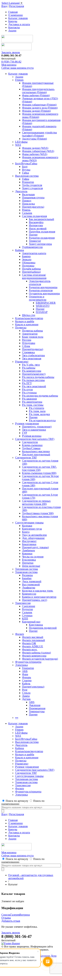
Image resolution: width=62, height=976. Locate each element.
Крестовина (36, 624)
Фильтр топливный (33, 640)
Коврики (27, 553)
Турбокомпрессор (32, 247)
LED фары (21, 141)
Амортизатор (30, 333)
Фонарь (26, 677)
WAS (18, 144)
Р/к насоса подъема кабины (38, 377)
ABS (31, 702)
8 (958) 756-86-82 (11, 61)
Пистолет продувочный (36, 454)
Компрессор (29, 593)
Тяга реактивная (31, 358)
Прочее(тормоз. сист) (34, 599)
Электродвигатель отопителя (39, 283)
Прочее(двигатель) (33, 206)
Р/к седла (27, 389)
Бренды (12, 21)
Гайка (25, 172)
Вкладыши (28, 194)
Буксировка (29, 559)
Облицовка (28, 262)
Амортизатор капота (34, 253)
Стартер (27, 680)
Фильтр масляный (32, 637)
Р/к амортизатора (32, 401)
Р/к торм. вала (37, 411)
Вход (4, 6)
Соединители (30, 442)
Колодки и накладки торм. (37, 590)
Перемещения (37, 708)
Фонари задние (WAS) (35, 148)
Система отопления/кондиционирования (34, 276)
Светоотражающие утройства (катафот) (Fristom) (39, 134)
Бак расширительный (41, 219)
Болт (25, 166)
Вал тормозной (31, 584)
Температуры (37, 711)
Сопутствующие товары (29, 522)
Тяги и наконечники (34, 429)
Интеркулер (36, 225)
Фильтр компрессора (34, 655)
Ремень (26, 209)
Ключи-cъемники (32, 445)
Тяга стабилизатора (33, 355)
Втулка (26, 169)
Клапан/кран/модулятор (29, 318)
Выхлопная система (27, 175)
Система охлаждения (34, 216)
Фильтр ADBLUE (32, 646)
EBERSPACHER (46, 302)
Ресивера (27, 575)
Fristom (19, 79)
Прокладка (28, 203)
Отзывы (6, 917)
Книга (25, 531)
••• (16, 717)
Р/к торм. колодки (39, 414)
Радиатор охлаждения (42, 237)
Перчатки (27, 562)
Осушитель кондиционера (44, 293)
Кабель (26, 683)
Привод (26, 200)
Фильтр (19, 634)
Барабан (27, 578)
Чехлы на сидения (32, 556)
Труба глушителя (32, 185)
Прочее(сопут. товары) (35, 547)
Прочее (33, 234)
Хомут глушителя (32, 188)
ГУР (24, 432)
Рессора (26, 339)
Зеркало (26, 259)
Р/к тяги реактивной (34, 386)
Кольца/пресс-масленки (36, 451)
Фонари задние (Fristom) (36, 110)
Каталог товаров (18, 18)
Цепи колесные (31, 565)
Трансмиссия (22, 603)
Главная (13, 11)
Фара (25, 674)
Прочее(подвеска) (32, 349)
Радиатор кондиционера (43, 287)
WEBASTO (42, 305)
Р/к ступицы (29, 392)
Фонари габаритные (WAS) (38, 151)
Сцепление (28, 606)
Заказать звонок (10, 52)
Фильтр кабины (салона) (36, 652)
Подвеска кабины (32, 330)
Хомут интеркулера (40, 243)
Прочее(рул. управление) (36, 426)
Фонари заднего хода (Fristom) (40, 107)
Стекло (26, 692)
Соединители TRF (26, 457)
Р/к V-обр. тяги (31, 364)
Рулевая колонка (31, 435)
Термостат (35, 240)
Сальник (27, 213)
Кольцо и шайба (24, 321)
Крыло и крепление (26, 324)
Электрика (21, 665)
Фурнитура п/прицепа (28, 661)
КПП (25, 618)
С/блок (26, 346)
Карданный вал (31, 621)
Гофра (25, 178)
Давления (34, 705)
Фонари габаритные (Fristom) (39, 104)
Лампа (26, 695)
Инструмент (29, 541)
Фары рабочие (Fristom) (36, 95)
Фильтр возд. (29, 649)
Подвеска (20, 327)
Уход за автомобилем (34, 534)
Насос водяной (37, 228)
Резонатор (28, 182)
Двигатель (21, 191)
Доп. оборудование (33, 538)
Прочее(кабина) (31, 271)
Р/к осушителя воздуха (42, 420)
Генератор (28, 668)
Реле (24, 689)
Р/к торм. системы (32, 404)
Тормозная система (26, 572)
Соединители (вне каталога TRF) (34, 439)
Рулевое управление (27, 423)
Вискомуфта (36, 222)
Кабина (19, 250)
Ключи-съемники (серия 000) (39, 473)
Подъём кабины (31, 268)
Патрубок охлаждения (42, 231)
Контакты (14, 27)
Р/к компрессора (31, 370)
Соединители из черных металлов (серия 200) (36, 502)
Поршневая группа (33, 197)
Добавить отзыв (10, 920)
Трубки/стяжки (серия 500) (38, 513)
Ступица (27, 615)
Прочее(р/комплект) (33, 374)
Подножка (28, 265)
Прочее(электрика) (33, 686)
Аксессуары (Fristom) (34, 138)
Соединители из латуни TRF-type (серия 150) (39, 468)
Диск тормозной (31, 581)
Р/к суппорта (36, 408)
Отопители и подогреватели (37, 298)
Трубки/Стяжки (31, 448)
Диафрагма (28, 587)
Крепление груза (32, 528)
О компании (15, 15)
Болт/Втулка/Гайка (26, 163)
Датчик (26, 699)
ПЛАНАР (42, 312)
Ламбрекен (28, 550)
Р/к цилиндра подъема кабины (40, 395)
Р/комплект (21, 361)
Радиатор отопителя (41, 290)
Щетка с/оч (28, 315)
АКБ (25, 671)
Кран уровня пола (32, 336)
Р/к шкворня (29, 398)
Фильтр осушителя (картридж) (40, 658)
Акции (12, 30)
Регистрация (16, 6)
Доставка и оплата (19, 24)
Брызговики (29, 544)
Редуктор (27, 609)
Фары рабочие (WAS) (34, 154)
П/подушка (28, 343)
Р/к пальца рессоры (33, 380)
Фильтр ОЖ (29, 643)
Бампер (26, 256)
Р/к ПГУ (27, 383)
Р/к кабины (28, 367)
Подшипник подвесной (43, 627)
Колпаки (27, 525)
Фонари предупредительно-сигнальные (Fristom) (38, 91)
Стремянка (28, 352)
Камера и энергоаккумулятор (39, 596)
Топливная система (26, 569)
